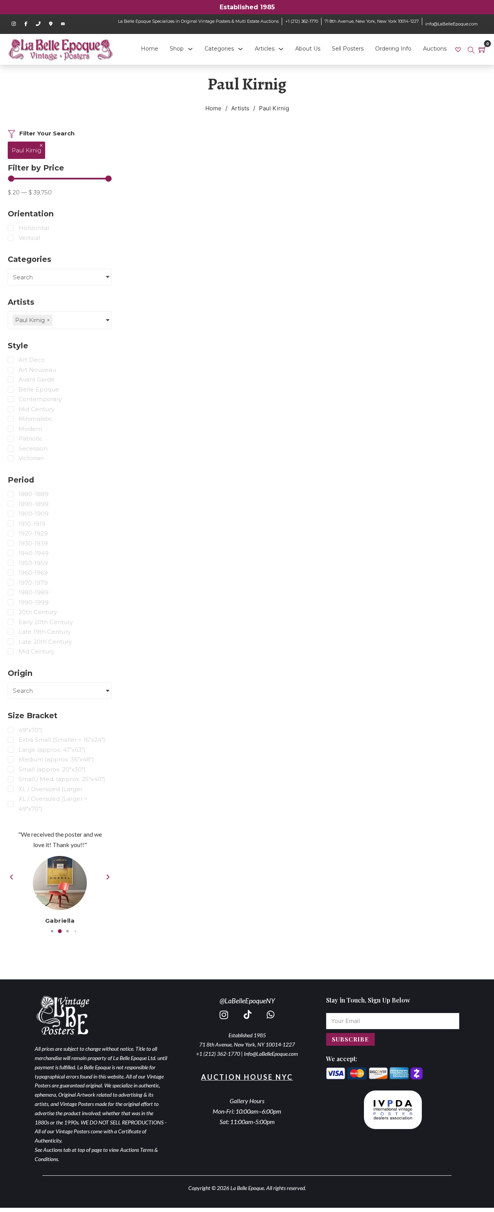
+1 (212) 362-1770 (301, 21)
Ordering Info (393, 48)
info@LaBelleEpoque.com (451, 24)
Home (149, 48)
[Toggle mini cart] (482, 49)
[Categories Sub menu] (240, 49)
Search (23, 277)
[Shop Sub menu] (190, 49)
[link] (459, 49)
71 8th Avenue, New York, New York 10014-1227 (372, 21)
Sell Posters (348, 48)
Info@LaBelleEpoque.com (271, 1053)
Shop (177, 48)
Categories (219, 48)
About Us (307, 48)
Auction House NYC (247, 1077)
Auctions (435, 48)
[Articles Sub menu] (281, 49)
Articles (264, 48)
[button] (52, 931)
